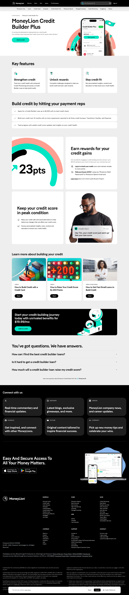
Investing (73, 508)
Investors (45, 540)
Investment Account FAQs (53, 583)
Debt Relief (103, 503)
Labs (44, 542)
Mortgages (45, 515)
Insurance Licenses (75, 556)
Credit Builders (16, 15)
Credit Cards (46, 503)
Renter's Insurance (105, 515)
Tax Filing (102, 512)
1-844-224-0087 (104, 537)
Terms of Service (58, 554)
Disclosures (86, 554)
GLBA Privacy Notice (76, 542)
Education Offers (104, 514)
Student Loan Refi (104, 505)
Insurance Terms (87, 556)
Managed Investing (76, 510)
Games (73, 518)
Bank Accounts (75, 503)
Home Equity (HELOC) (48, 514)
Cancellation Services (105, 521)
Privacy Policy (74, 538)
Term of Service (75, 537)
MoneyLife (45, 537)
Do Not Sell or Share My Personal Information (83, 540)
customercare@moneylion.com (108, 538)
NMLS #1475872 (77, 554)
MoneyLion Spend (76, 501)
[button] (109, 590)
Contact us (74, 533)
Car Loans (45, 517)
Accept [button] (97, 590)
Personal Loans (47, 501)
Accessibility (74, 545)
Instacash (45, 507)
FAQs (72, 535)
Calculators (46, 538)
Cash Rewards (75, 522)
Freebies (73, 520)
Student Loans (46, 512)
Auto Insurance (104, 507)
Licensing (73, 544)
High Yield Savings (76, 507)
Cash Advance (46, 505)
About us (45, 533)
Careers (45, 535)
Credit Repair (103, 519)
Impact (44, 544)
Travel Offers (103, 517)
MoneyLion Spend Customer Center (80, 547)
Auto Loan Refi (104, 508)
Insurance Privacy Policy (62, 556)
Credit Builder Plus (48, 510)
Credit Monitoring (104, 501)
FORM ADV (17, 584)
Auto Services (103, 510)
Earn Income (74, 505)
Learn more (28, 590)
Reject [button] (89, 590)
